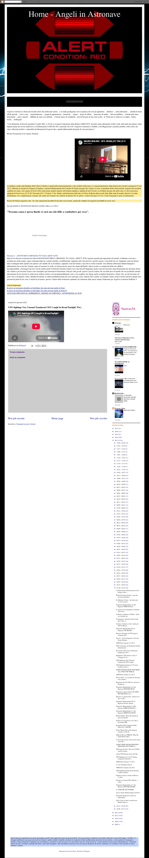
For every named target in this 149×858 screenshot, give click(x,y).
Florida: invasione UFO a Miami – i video (127, 781)
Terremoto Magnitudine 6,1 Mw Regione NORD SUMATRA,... (126, 707)
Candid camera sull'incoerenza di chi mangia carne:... (127, 591)
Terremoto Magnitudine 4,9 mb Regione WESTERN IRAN (126, 688)
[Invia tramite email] (36, 346)
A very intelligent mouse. (124, 765)
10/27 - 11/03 (121, 469)
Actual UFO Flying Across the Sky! (127, 754)
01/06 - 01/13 (121, 809)
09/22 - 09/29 (121, 484)
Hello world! (118, 341)
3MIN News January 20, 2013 (125, 768)
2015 (116, 434)
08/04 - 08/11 (121, 505)
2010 (116, 818)
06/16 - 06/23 (121, 526)
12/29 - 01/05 (121, 443)
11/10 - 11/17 (121, 463)
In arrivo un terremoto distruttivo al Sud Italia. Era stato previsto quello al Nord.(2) (37, 290)
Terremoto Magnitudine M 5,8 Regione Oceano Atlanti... (125, 702)
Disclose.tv (11, 255)
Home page (57, 418)
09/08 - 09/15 (121, 490)
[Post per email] (32, 345)
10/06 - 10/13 (121, 478)
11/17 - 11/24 (121, 461)
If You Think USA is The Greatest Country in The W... (126, 731)
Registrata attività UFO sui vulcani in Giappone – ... (128, 683)
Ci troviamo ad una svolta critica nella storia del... (128, 741)
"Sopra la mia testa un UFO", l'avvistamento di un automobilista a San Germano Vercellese (130, 351)
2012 (116, 813)
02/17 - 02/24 (121, 576)
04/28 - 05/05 (121, 546)
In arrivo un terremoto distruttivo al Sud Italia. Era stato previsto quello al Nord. (36, 288)
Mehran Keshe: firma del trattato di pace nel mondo (127, 717)
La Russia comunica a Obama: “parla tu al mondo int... (127, 615)
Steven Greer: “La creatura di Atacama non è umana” (128, 678)
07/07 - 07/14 (121, 517)
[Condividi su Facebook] (43, 346)
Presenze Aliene (120, 408)
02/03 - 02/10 (121, 582)
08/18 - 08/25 (121, 499)
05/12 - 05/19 (121, 540)
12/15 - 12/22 (121, 449)
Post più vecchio (98, 418)
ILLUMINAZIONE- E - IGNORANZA (122, 363)
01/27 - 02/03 (121, 585)
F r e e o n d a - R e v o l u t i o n (125, 378)
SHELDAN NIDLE (129, 410)
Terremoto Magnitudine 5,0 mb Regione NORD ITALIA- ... (126, 606)
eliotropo (118, 323)
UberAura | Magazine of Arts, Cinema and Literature (124, 339)
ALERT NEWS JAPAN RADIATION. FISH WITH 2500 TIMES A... (127, 745)
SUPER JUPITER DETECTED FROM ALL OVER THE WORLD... (128, 671)
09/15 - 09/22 (121, 487)
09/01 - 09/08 (121, 493)
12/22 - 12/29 (121, 446)
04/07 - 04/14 (121, 555)
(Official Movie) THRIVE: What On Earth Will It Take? (127, 736)
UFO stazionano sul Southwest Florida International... (128, 647)
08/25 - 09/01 (121, 496)
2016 (116, 431)
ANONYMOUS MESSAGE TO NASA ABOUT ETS (37, 255)
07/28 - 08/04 (121, 508)
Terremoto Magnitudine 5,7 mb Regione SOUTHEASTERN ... (126, 786)
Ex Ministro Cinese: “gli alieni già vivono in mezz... (127, 601)
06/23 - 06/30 (121, 523)
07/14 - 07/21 (121, 514)
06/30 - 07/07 (121, 520)
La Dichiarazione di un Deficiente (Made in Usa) (131, 381)
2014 (116, 437)
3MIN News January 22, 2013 (125, 674)
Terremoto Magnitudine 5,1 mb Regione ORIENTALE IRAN (126, 712)
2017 (116, 428)
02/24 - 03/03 (121, 573)
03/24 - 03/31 (121, 561)
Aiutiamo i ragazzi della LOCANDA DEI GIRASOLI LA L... (127, 693)
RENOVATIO (119, 393)
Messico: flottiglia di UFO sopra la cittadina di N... (127, 634)
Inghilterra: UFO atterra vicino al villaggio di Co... (126, 656)
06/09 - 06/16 (121, 529)
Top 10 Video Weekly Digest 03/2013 (128, 793)
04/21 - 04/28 (121, 549)
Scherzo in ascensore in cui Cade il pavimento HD (127, 721)
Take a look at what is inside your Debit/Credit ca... (126, 801)
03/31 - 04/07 (121, 558)
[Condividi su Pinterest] (45, 346)
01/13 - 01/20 (121, 806)
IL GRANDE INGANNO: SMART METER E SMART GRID (130, 398)
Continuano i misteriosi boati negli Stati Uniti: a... (127, 620)
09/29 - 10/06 (121, 481)
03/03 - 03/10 (121, 570)
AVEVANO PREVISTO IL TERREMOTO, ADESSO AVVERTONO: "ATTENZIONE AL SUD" (44, 293)
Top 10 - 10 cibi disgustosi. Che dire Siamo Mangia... (127, 639)
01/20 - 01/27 (121, 588)
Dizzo (74, 851)
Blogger (87, 851)
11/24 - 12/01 (121, 458)
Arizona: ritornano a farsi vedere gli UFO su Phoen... (127, 625)
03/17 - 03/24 (121, 564)
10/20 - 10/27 (121, 472)
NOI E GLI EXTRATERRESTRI (125, 347)
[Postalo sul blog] (38, 346)
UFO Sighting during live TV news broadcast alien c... (127, 666)
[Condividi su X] (41, 346)
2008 (116, 824)
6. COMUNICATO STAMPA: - (125, 790)
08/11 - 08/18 (121, 502)
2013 (116, 440)
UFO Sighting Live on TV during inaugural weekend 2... (126, 758)
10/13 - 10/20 (121, 475)
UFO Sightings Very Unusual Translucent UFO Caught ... (125, 661)
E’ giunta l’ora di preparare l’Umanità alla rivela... (127, 610)
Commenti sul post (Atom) (25, 424)
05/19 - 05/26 (121, 537)
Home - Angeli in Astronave (74, 13)
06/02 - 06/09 (121, 532)
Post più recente (16, 418)
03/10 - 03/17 (121, 567)
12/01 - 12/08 (121, 455)
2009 (116, 821)
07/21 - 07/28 (121, 511)
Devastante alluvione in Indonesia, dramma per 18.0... (127, 652)
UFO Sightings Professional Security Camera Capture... (127, 772)
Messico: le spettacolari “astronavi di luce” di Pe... (127, 698)
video (125, 365)
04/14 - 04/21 (121, 552)
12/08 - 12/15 (121, 452)
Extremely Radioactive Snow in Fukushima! (126, 796)
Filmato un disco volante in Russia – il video (127, 776)
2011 (116, 815)
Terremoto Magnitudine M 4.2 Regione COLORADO (125, 629)
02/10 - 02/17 (121, 579)
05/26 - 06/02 (121, 535)
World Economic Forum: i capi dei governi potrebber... (127, 596)
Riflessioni (127, 325)
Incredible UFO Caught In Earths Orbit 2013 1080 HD (126, 726)
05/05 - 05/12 (121, 543)
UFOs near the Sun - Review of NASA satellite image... (128, 750)
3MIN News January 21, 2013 (125, 762)
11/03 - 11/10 (121, 467)
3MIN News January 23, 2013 (125, 643)
